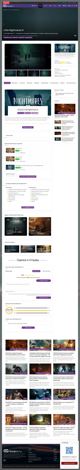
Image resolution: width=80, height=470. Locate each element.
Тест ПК (28, 207)
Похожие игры (55, 82)
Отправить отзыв (43, 297)
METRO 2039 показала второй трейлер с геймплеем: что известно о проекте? (67, 128)
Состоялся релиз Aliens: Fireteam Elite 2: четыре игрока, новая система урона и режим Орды (68, 139)
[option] (16, 226)
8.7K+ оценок (68, 63)
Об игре (8, 82)
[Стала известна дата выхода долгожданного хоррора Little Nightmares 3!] (28, 249)
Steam (23, 152)
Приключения (21, 37)
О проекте (30, 452)
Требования (45, 82)
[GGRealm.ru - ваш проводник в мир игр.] (8, 6)
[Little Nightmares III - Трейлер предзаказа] (16, 226)
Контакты (74, 2)
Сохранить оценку (44, 280)
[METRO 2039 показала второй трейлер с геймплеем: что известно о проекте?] (58, 127)
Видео (37, 82)
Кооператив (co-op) (7, 37)
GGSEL (23, 169)
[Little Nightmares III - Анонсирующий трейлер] (40, 226)
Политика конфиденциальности (34, 459)
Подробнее (57, 60)
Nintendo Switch (18, 35)
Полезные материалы (10, 242)
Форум (65, 5)
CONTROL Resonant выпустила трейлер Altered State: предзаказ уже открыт (68, 122)
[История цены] (21, 150)
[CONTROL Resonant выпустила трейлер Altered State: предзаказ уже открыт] (58, 122)
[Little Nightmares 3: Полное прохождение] (12, 249)
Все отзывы (28, 327)
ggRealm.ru (6, 9)
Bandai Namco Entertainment (60, 76)
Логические (15, 37)
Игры (40, 5)
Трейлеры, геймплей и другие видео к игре (14, 215)
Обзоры (55, 458)
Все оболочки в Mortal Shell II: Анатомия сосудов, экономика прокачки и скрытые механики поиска (40, 404)
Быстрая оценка (36, 271)
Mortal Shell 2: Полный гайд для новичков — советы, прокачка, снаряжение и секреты (16, 404)
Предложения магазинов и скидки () (13, 143)
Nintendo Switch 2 (24, 35)
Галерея (59, 5)
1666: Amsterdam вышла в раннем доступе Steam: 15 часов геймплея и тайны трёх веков (68, 133)
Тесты (55, 5)
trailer (8, 219)
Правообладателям (32, 456)
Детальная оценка (46, 271)
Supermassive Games (58, 73)
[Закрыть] (77, 443)
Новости (34, 5)
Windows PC (13, 35)
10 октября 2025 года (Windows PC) (61, 70)
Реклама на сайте (31, 454)
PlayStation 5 (30, 35)
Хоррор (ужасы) (29, 37)
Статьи (45, 5)
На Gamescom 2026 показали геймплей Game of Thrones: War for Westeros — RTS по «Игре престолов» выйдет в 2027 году (39, 355)
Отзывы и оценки (71, 82)
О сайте (69, 2)
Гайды (50, 5)
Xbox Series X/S (35, 35)
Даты (63, 82)
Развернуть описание (27, 127)
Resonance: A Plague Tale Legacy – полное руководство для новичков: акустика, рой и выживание (16, 429)
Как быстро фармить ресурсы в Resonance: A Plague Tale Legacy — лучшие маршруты (38, 429)
